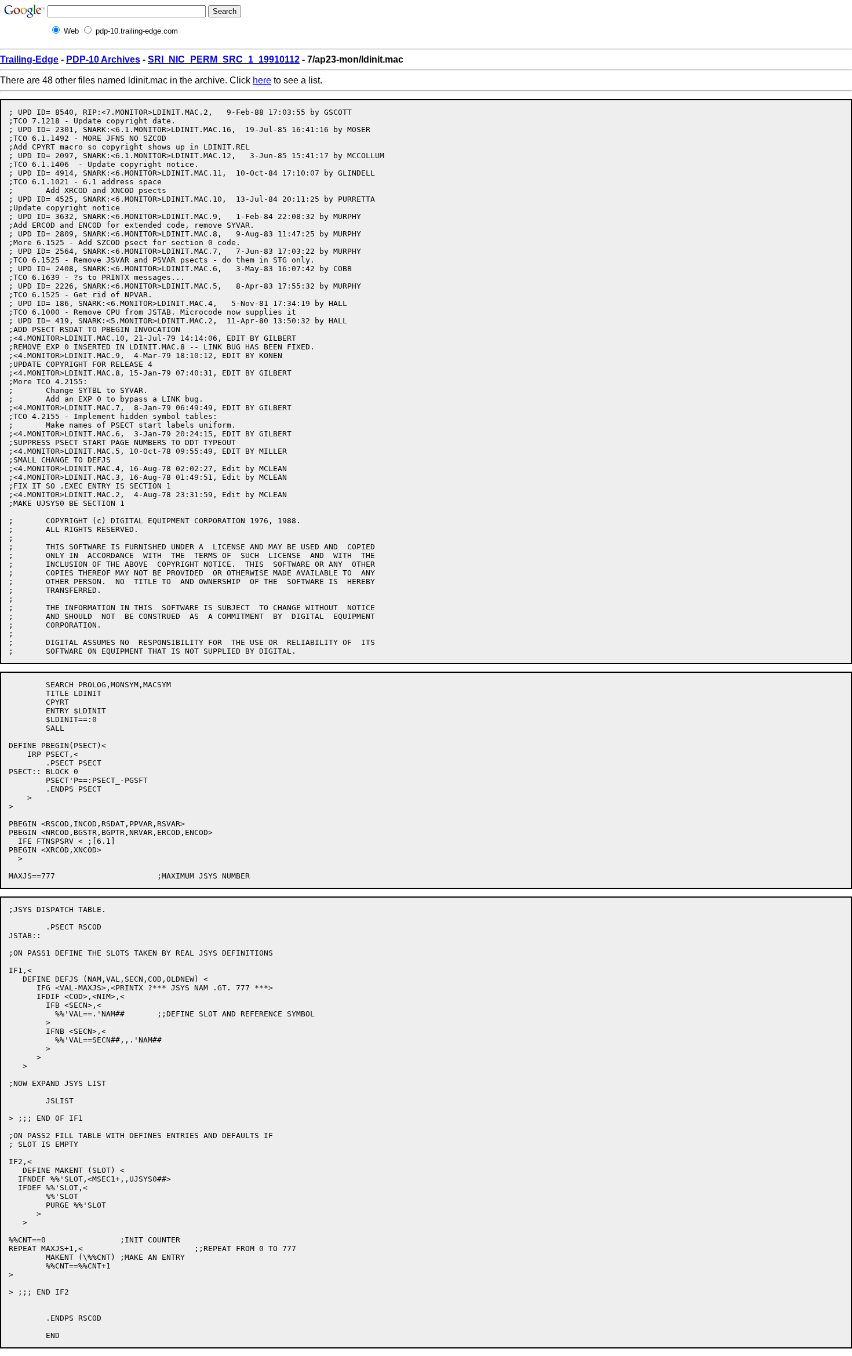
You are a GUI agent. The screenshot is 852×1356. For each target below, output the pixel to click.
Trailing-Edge (29, 59)
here (262, 80)
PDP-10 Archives (103, 59)
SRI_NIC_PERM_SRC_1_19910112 (224, 59)
